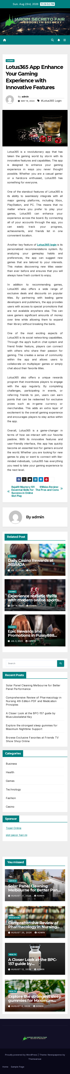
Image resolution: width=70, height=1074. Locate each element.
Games (10, 780)
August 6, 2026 (21, 1006)
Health (10, 772)
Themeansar (34, 1059)
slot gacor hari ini (16, 835)
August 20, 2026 (21, 932)
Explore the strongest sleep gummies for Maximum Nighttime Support (34, 1000)
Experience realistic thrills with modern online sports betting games (33, 600)
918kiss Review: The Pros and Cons (47, 488)
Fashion (11, 798)
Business (11, 763)
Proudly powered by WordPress (21, 1054)
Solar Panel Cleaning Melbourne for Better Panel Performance (34, 890)
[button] (52, 40)
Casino (10, 61)
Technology (13, 789)
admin (25, 96)
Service (12, 881)
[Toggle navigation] (65, 39)
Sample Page (17, 1066)
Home (5, 1066)
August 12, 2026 (21, 969)
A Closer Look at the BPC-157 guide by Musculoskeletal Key (32, 963)
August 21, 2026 (21, 896)
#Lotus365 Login (51, 100)
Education (14, 918)
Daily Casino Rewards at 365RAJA (30, 562)
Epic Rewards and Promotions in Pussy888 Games (31, 635)
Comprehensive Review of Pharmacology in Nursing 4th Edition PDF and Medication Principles (33, 701)
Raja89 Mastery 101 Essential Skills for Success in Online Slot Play (23, 491)
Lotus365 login (46, 244)
